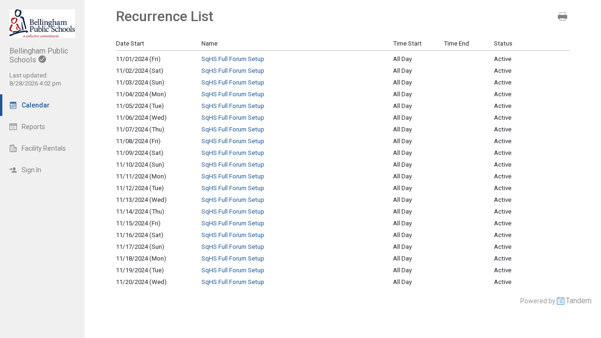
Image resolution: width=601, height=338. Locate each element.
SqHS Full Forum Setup (232, 58)
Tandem (579, 300)
